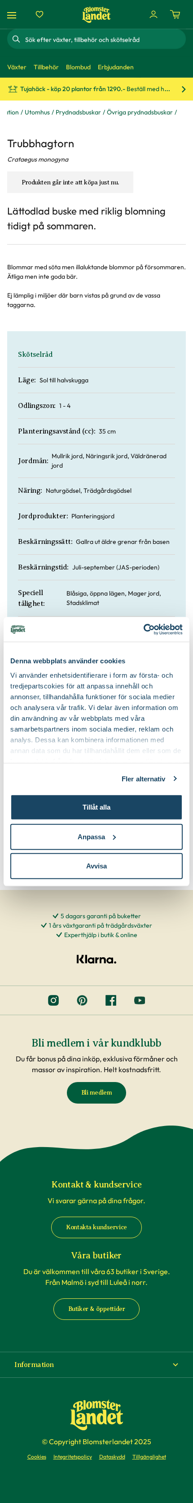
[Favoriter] (39, 14)
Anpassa (91, 836)
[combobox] (104, 39)
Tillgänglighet (149, 1456)
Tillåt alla (96, 807)
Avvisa (96, 866)
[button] (96, 1364)
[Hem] (96, 14)
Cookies (36, 1456)
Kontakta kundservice (96, 1227)
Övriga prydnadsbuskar (140, 112)
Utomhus (37, 112)
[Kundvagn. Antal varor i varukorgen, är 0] (175, 14)
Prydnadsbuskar (78, 112)
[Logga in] (153, 14)
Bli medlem (96, 1092)
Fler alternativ (144, 778)
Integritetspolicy (72, 1456)
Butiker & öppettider (96, 1309)
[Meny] (13, 14)
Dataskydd (112, 1456)
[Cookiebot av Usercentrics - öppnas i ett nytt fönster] (143, 629)
